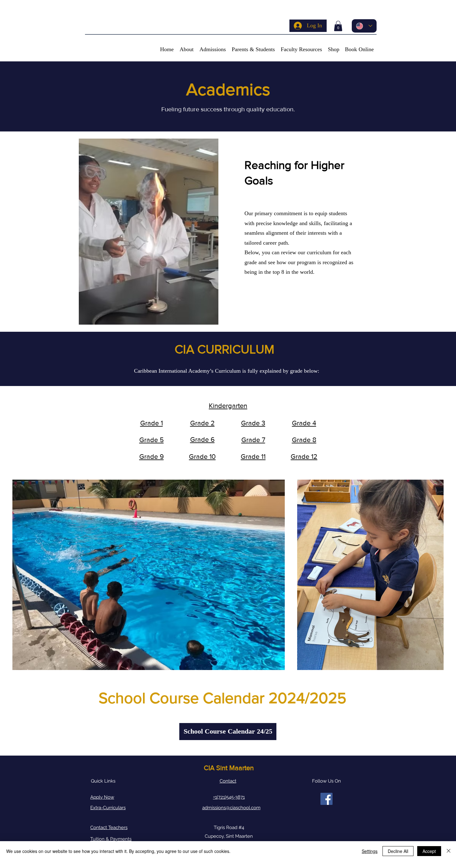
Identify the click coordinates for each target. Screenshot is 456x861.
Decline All (398, 851)
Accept (429, 851)
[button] (338, 26)
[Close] (448, 851)
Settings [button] (370, 851)
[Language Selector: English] (364, 26)
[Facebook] (326, 799)
